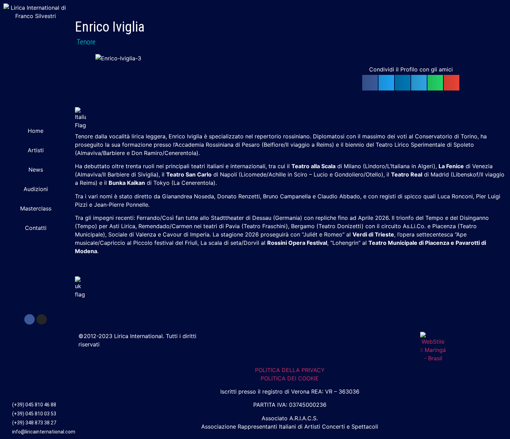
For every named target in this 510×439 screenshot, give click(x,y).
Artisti (36, 150)
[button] (370, 83)
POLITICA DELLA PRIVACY (290, 370)
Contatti (35, 227)
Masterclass (35, 208)
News (35, 169)
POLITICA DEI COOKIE (290, 378)
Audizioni (36, 189)
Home (35, 130)
